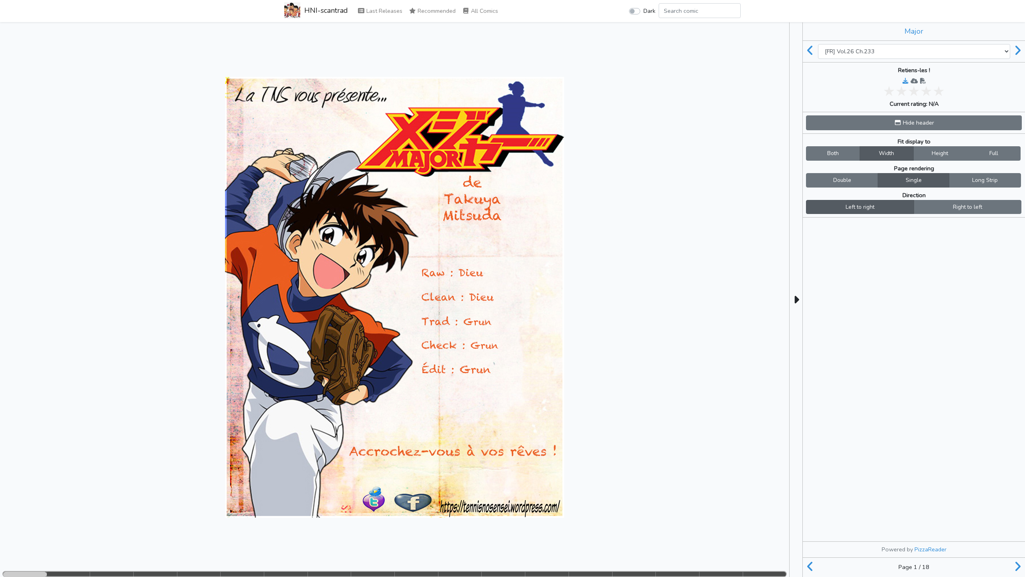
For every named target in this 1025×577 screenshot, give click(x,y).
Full (993, 153)
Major (913, 31)
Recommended (436, 11)
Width (886, 153)
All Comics (483, 11)
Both (833, 153)
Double (842, 180)
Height (940, 153)
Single (914, 180)
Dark (649, 11)
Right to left (967, 207)
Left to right (860, 207)
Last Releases (383, 11)
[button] (914, 122)
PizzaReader (930, 549)
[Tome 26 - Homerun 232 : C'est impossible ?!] (810, 51)
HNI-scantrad (325, 10)
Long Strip (985, 180)
